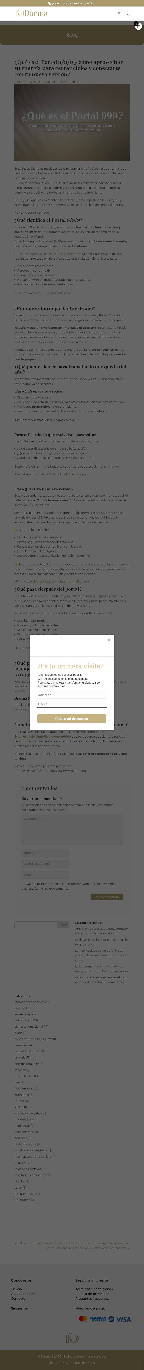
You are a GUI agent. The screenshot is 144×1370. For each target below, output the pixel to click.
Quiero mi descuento (71, 718)
